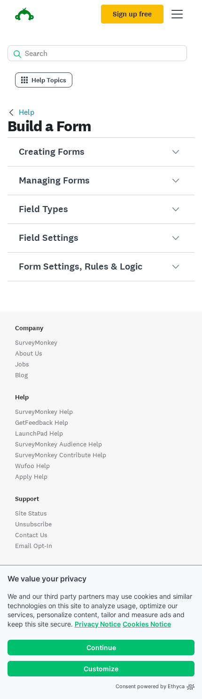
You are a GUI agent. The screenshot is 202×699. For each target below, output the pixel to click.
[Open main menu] (177, 14)
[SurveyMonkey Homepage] (24, 15)
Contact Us (31, 535)
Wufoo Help (32, 465)
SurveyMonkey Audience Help (58, 444)
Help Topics (48, 80)
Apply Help (31, 476)
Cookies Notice (147, 624)
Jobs (22, 364)
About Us (28, 353)
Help (26, 112)
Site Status (31, 513)
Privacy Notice (98, 624)
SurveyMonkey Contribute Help (60, 455)
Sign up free (132, 14)
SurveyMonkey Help (44, 411)
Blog (21, 375)
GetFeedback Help (41, 422)
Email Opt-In (33, 545)
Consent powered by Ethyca (150, 686)
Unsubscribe (33, 524)
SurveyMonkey (36, 342)
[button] (101, 152)
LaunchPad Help (39, 433)
